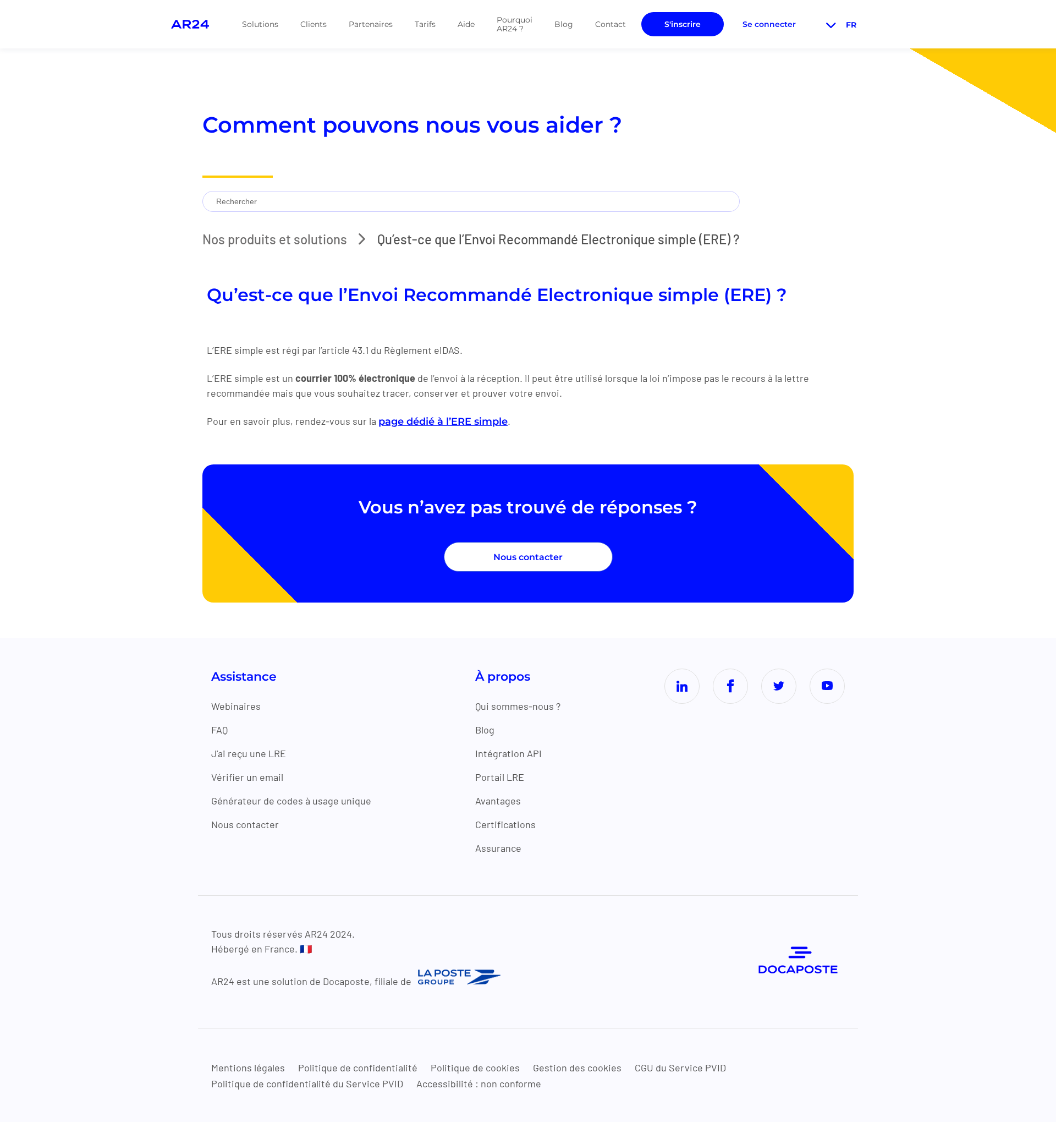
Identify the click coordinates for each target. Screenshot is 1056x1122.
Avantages (498, 801)
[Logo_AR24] (190, 24)
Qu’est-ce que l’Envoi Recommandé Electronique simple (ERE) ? (558, 239)
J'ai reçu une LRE (248, 753)
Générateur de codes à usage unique (291, 801)
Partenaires (371, 24)
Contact (610, 24)
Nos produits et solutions (274, 239)
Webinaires (236, 706)
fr (851, 25)
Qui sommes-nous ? (517, 706)
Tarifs (425, 24)
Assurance (498, 848)
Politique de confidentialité (357, 1067)
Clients (313, 24)
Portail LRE (499, 777)
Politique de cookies (475, 1067)
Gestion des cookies (577, 1067)
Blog (563, 24)
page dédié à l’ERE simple (443, 421)
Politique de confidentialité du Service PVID (307, 1083)
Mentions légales (248, 1067)
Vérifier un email (247, 777)
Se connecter (769, 24)
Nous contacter (528, 557)
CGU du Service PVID (680, 1067)
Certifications (505, 824)
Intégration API (508, 753)
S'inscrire (682, 24)
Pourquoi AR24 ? (514, 24)
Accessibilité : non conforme (478, 1083)
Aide (466, 24)
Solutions (260, 24)
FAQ (219, 730)
